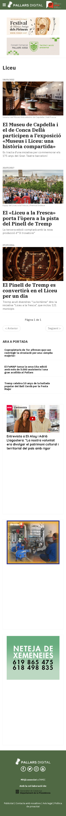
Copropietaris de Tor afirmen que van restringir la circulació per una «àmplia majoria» (28, 352)
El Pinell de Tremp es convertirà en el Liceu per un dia (30, 290)
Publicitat (9, 803)
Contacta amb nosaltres (28, 803)
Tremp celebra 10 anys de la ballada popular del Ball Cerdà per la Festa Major (27, 386)
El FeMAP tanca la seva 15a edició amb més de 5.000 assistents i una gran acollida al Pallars (26, 369)
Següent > (54, 328)
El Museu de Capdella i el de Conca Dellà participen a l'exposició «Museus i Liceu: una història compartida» (32, 135)
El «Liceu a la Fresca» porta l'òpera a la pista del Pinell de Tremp (31, 218)
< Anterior (11, 328)
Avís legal (47, 803)
